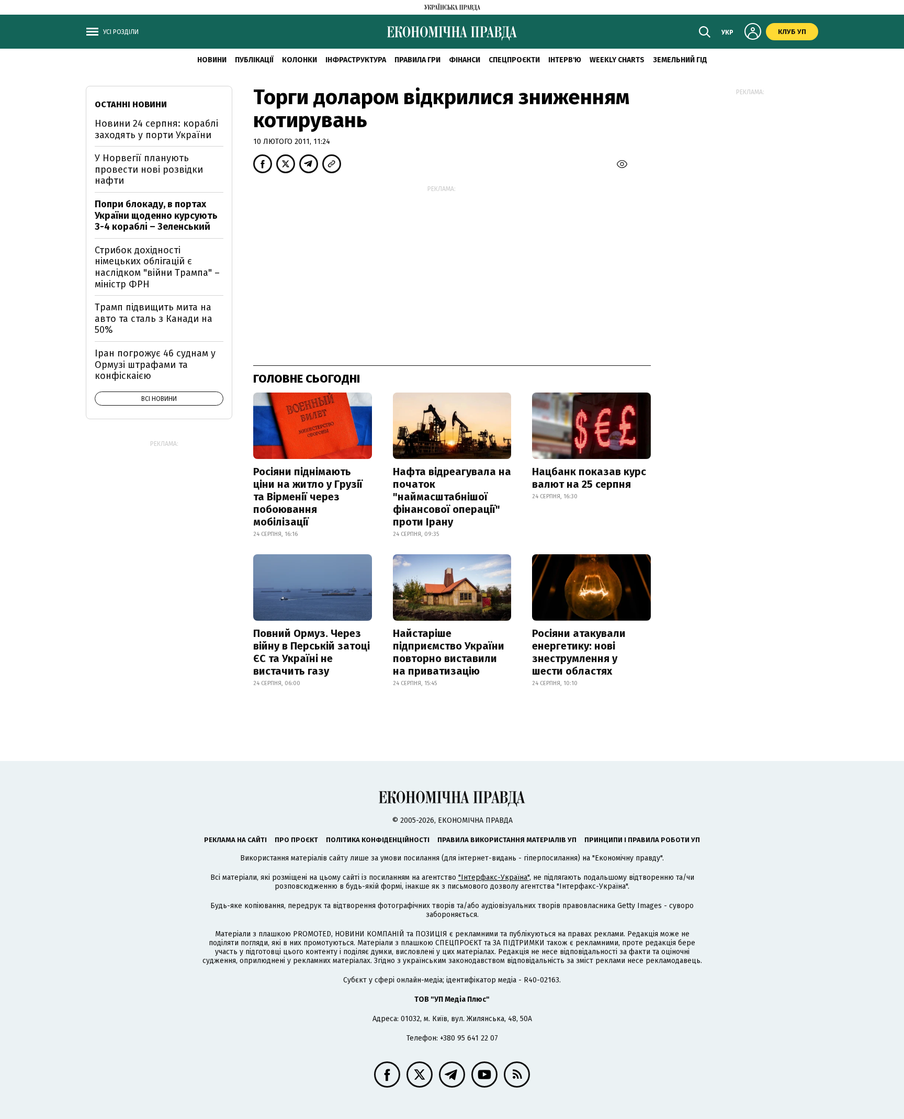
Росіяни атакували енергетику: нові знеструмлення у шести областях (579, 652)
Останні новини (131, 104)
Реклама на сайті (235, 840)
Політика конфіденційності (378, 840)
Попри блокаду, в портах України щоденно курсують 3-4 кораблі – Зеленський (156, 215)
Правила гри (417, 59)
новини (212, 59)
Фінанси (464, 59)
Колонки (299, 59)
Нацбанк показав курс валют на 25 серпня (589, 477)
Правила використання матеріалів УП (507, 840)
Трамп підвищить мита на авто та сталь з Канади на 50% (153, 318)
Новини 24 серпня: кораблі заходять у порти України (156, 129)
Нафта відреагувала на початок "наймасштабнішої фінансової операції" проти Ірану (452, 496)
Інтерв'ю (564, 59)
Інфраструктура (355, 59)
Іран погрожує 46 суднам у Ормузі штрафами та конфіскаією (155, 365)
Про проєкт (296, 840)
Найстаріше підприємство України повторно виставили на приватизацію (448, 652)
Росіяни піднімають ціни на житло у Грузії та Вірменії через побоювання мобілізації (308, 496)
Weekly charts (617, 59)
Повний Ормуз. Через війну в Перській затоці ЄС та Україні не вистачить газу (311, 652)
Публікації (254, 59)
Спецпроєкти (514, 59)
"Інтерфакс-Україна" (493, 877)
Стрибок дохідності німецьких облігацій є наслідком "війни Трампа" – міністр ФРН (157, 267)
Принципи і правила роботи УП (642, 840)
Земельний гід (680, 59)
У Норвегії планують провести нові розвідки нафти (149, 169)
